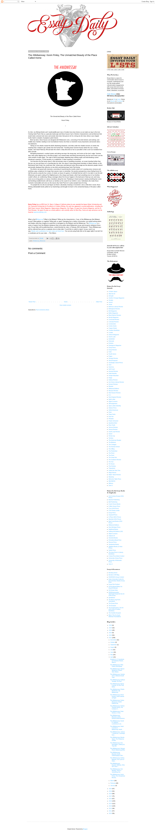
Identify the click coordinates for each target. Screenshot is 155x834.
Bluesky (113, 101)
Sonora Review (113, 429)
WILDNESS (112, 481)
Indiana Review (113, 380)
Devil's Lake (112, 337)
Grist (110, 365)
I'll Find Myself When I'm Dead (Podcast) (115, 587)
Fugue (110, 356)
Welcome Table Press (115, 479)
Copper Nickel (113, 328)
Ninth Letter (112, 399)
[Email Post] (47, 238)
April (111, 657)
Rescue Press (113, 542)
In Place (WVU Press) (115, 517)
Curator (111, 332)
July (111, 649)
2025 (110, 628)
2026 (110, 625)
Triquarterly (112, 468)
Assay (110, 304)
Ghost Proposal (113, 360)
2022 (110, 635)
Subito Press (112, 550)
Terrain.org (112, 436)
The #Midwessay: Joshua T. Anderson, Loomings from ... (117, 733)
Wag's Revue (112, 472)
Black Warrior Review (115, 315)
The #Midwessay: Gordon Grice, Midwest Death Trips (117, 676)
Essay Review (113, 350)
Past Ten (111, 416)
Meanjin (111, 386)
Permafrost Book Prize (115, 540)
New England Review (115, 397)
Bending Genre (113, 573)
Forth (110, 352)
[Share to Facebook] (57, 238)
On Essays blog (113, 590)
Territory (111, 438)
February (113, 783)
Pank (110, 412)
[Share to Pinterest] (59, 238)
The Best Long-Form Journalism (114, 600)
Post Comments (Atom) (42, 310)
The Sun (111, 462)
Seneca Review (113, 427)
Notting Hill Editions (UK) (116, 531)
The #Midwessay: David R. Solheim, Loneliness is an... (117, 722)
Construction (112, 324)
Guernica (111, 367)
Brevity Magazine (114, 317)
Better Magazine (113, 313)
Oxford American (113, 410)
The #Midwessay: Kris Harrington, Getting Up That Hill (117, 744)
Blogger (85, 829)
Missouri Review (113, 390)
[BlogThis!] (53, 238)
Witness (111, 483)
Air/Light (111, 296)
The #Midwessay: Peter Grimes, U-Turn (117, 712)
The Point (111, 455)
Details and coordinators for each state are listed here (47, 231)
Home (65, 302)
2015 (110, 801)
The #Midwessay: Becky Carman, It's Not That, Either (117, 685)
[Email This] (51, 238)
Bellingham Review (114, 309)
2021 (110, 637)
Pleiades (111, 418)
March (112, 780)
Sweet (110, 434)
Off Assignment (113, 403)
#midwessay (36, 240)
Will (114, 99)
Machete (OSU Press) (115, 519)
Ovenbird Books (113, 538)
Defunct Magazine (114, 334)
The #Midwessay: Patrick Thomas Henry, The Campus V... (117, 707)
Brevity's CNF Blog (114, 575)
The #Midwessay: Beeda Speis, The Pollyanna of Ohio (117, 739)
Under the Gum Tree (114, 470)
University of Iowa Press (115, 558)
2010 (110, 813)
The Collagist (112, 444)
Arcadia (111, 300)
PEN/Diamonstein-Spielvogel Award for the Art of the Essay (116, 594)
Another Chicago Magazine (116, 298)
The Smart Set (113, 457)
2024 (110, 630)
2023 (110, 632)
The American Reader (115, 440)
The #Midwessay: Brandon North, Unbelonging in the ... (117, 754)
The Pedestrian (113, 451)
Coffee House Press (114, 506)
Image (110, 378)
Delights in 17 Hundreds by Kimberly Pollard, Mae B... (117, 661)
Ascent (111, 302)
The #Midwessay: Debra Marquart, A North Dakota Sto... (117, 702)
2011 (110, 811)
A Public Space (113, 291)
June (112, 652)
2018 (110, 793)
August (112, 647)
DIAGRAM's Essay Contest (116, 577)
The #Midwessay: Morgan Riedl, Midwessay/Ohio (117, 749)
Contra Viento (113, 326)
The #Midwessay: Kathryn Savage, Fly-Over (117, 680)
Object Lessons (113, 401)
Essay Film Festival (114, 584)
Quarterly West (113, 423)
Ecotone (111, 343)
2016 (110, 798)
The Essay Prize (113, 603)
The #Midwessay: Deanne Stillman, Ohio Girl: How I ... (117, 765)
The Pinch (111, 453)
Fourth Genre (112, 354)
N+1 (110, 395)
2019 (110, 791)
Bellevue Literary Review (116, 306)
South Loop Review (114, 431)
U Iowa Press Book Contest (116, 556)
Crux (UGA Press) (114, 508)
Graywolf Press (113, 515)
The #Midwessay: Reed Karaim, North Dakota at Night (117, 696)
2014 (110, 803)
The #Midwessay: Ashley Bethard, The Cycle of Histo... (117, 759)
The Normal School (114, 446)
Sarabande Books (114, 544)
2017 (110, 796)
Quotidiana (112, 597)
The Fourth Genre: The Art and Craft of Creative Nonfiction (116, 609)
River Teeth (112, 425)
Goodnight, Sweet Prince (116, 362)
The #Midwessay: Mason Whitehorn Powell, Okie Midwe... (117, 670)
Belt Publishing (113, 502)
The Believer (112, 442)
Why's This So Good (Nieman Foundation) (115, 615)
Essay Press (112, 347)
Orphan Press (113, 408)
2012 (110, 808)
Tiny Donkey (112, 466)
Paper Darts (112, 414)
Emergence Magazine (115, 345)
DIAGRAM (112, 339)
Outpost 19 (112, 536)
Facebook (120, 101)
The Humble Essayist (115, 613)
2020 (110, 788)
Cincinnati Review (114, 319)
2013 (110, 806)
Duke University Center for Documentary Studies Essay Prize (117, 580)
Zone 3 (111, 485)
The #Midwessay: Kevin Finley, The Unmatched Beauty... (117, 776)
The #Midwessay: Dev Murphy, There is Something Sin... (116, 770)
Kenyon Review (113, 384)
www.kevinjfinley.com (40, 212)
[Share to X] (55, 238)
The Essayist (112, 605)
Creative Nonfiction (114, 330)
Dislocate (111, 341)
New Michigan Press (114, 527)
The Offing (112, 449)
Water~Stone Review (115, 474)
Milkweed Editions (114, 388)
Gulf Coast (112, 369)
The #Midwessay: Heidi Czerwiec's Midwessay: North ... (117, 728)
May (111, 654)
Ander (118, 99)
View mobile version (65, 305)
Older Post (99, 302)
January (112, 785)
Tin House (112, 464)
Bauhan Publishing (114, 499)
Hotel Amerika (113, 373)
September (113, 644)
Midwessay (39, 219)
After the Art (112, 294)
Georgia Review (113, 358)
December (113, 640)
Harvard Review (113, 371)
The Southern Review (115, 459)
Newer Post (32, 302)
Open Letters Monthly (115, 406)
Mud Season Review (115, 393)
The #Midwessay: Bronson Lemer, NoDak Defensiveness (117, 717)
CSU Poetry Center (114, 510)
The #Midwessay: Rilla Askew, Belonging (116, 665)
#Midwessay (93, 223)
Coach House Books (114, 504)
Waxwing (111, 477)
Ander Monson (111, 94)
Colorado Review (114, 322)
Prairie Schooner (113, 421)
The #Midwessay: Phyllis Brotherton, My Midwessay (117, 691)
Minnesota (42, 240)
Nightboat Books (113, 529)
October (112, 642)
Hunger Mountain (114, 375)
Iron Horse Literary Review (116, 382)
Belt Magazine (113, 311)
